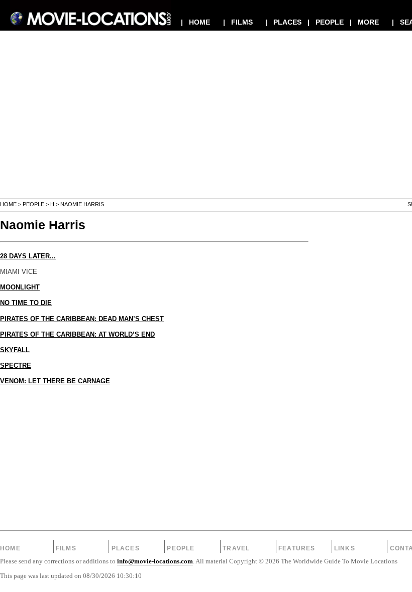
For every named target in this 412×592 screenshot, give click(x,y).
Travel (236, 548)
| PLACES (283, 22)
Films (66, 548)
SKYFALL (15, 350)
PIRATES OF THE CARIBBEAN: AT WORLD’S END (77, 334)
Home (8, 204)
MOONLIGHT (20, 287)
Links (344, 548)
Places (126, 548)
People (33, 204)
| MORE (364, 22)
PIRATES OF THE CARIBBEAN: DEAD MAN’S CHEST (82, 319)
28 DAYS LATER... (28, 256)
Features (297, 548)
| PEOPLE (325, 22)
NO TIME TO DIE (26, 303)
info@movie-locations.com (155, 561)
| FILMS (238, 22)
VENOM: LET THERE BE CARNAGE (55, 381)
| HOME (195, 22)
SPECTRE (15, 365)
